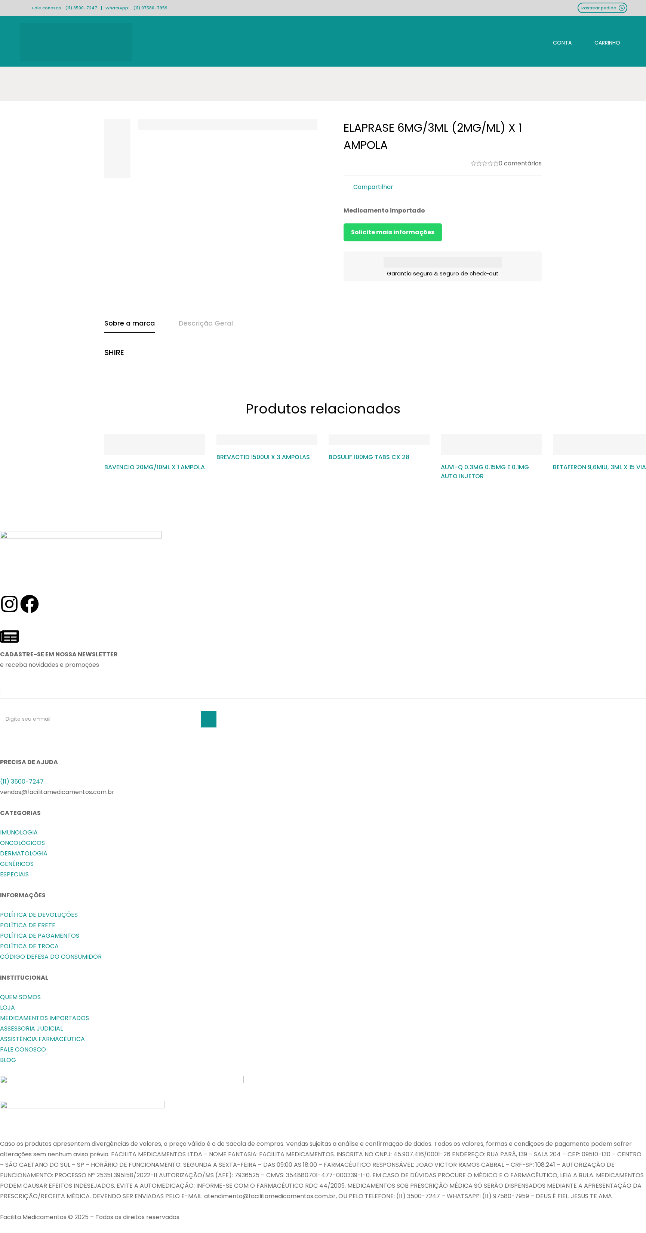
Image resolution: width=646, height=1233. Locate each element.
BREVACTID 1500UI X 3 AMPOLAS (263, 457)
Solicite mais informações (392, 232)
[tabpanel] (323, 357)
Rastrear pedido (598, 8)
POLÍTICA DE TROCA (29, 946)
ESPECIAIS (14, 874)
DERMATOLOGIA (23, 853)
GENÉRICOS (17, 864)
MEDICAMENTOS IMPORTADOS (44, 1018)
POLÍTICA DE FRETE (27, 925)
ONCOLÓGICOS (22, 843)
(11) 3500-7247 (81, 8)
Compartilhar (373, 187)
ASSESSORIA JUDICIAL (31, 1028)
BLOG (8, 1060)
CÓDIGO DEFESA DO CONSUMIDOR (51, 956)
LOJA (7, 1007)
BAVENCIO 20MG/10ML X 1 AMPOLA (154, 467)
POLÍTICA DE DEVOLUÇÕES (39, 914)
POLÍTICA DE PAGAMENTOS (39, 935)
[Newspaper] (9, 636)
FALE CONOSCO (23, 1049)
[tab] (129, 323)
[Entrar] (556, 42)
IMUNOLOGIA (19, 832)
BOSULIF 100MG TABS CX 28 (369, 457)
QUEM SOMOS (20, 997)
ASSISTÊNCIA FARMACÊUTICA (42, 1039)
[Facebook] (29, 604)
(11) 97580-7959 (150, 8)
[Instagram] (9, 604)
